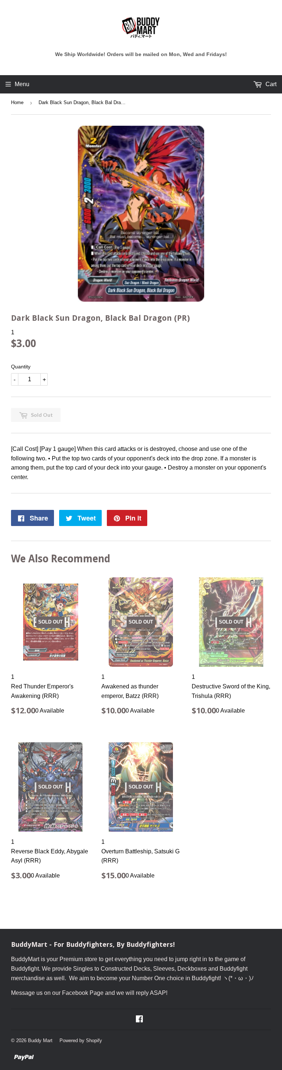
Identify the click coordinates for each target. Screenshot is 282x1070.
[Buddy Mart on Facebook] (139, 1019)
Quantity (20, 366)
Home (17, 102)
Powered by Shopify (80, 1040)
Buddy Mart (40, 1040)
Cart (270, 84)
